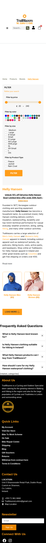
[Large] (6, 133)
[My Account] (33, 27)
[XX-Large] (6, 141)
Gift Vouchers (8, 453)
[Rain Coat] (6, 166)
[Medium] (6, 130)
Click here (23, 200)
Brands (22, 79)
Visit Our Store (8, 431)
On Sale (5, 438)
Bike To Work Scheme (12, 434)
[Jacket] (6, 164)
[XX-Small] (6, 148)
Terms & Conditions (11, 464)
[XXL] (6, 153)
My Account (7, 427)
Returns (5, 456)
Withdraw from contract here (15, 460)
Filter (13, 173)
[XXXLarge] (6, 144)
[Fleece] (6, 162)
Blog (4, 449)
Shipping (6, 445)
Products (13, 79)
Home (4, 79)
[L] (6, 151)
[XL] (6, 146)
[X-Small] (6, 135)
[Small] (6, 137)
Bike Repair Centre (10, 442)
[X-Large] (6, 139)
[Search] (27, 28)
